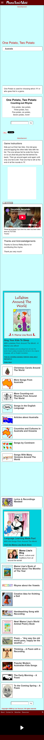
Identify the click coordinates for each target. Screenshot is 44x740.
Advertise (18, 712)
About (3, 712)
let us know (12, 229)
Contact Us (9, 712)
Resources (25, 712)
